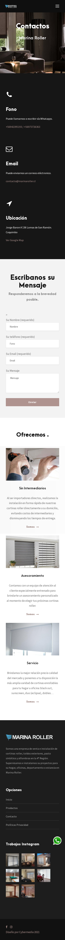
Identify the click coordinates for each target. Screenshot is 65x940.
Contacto (11, 816)
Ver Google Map (15, 240)
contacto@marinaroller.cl (21, 181)
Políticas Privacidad (17, 824)
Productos (12, 808)
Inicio (9, 799)
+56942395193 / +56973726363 (23, 126)
